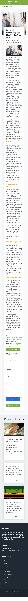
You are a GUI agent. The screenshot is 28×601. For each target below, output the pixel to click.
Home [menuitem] (5, 560)
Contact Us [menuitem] (7, 571)
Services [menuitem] (6, 566)
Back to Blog (12, 360)
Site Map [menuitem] (6, 582)
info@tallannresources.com (14, 3)
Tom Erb (16, 41)
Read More (17, 457)
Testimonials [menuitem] (7, 579)
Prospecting (12, 353)
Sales (16, 353)
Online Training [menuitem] (8, 574)
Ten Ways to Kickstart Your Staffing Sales (13, 345)
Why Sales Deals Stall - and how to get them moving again (14, 441)
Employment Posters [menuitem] (9, 577)
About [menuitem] (5, 563)
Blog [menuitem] (5, 569)
